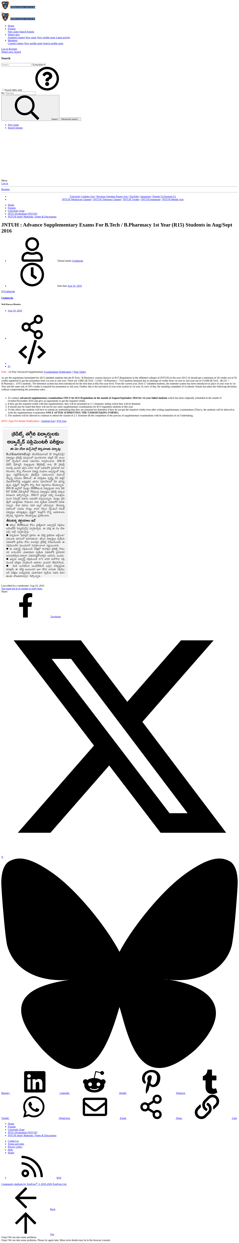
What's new (14, 34)
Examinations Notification (57, 371)
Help (10, 1149)
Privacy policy (15, 1146)
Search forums (26, 31)
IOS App (61, 421)
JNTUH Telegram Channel (107, 199)
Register (5, 189)
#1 (9, 366)
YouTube (134, 196)
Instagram (146, 196)
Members (12, 40)
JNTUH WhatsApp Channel (76, 199)
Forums (12, 28)
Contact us (13, 1141)
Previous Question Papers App (112, 196)
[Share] (32, 338)
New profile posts (46, 37)
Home (11, 25)
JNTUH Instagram (150, 199)
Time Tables (79, 371)
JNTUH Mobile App (173, 199)
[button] (47, 90)
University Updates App (82, 196)
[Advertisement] (119, 155)
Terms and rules (16, 1144)
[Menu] (2, 12)
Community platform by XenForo (34, 1184)
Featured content (16, 37)
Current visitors (16, 43)
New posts (13, 31)
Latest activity (63, 37)
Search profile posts (53, 43)
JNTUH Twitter (131, 199)
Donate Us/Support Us (164, 196)
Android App (48, 421)
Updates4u (77, 260)
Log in (4, 183)
